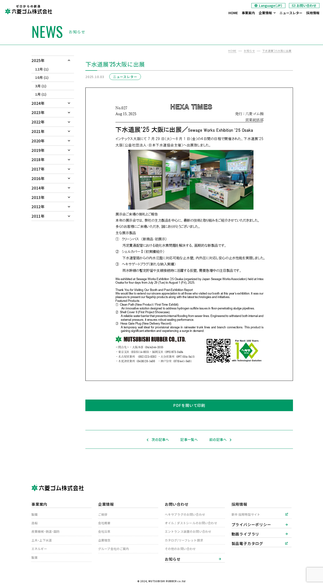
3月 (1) (41, 86)
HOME (233, 12)
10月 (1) (42, 77)
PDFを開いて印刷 (189, 405)
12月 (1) (42, 69)
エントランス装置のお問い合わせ (188, 531)
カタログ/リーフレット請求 (184, 540)
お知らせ (173, 559)
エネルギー (39, 548)
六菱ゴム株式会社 (28, 11)
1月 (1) (41, 94)
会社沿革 (104, 531)
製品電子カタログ (247, 543)
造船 (34, 523)
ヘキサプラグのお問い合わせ (185, 514)
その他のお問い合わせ (180, 548)
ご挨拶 (102, 514)
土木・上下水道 (41, 540)
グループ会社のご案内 (113, 548)
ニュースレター (290, 12)
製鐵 (34, 514)
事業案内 (248, 12)
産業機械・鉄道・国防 (45, 531)
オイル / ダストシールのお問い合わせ (191, 523)
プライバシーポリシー (251, 524)
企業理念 (104, 540)
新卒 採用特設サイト (245, 514)
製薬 (34, 557)
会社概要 (104, 523)
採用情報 (312, 12)
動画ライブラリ (245, 534)
